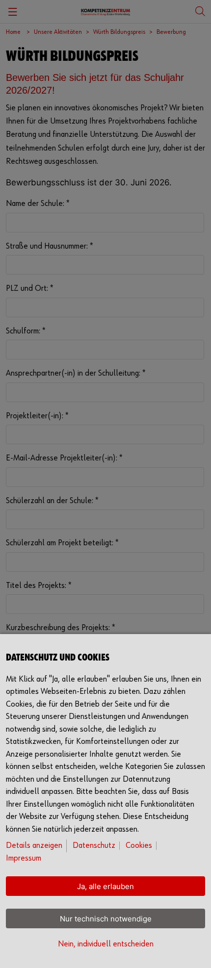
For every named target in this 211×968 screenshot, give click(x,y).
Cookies (139, 845)
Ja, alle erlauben (105, 886)
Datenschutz (94, 845)
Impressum (23, 858)
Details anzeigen (34, 845)
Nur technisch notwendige (106, 918)
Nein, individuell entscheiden (106, 944)
